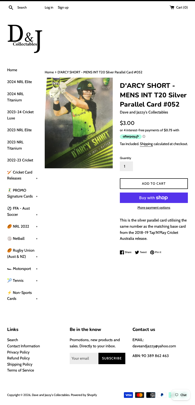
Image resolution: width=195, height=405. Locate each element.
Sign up (63, 7)
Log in (49, 7)
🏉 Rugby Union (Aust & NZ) (22, 253)
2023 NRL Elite (19, 130)
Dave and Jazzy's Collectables (50, 395)
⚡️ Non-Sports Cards (22, 295)
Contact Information (23, 346)
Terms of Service (20, 370)
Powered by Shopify (84, 395)
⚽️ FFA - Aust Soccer (22, 211)
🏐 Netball (22, 238)
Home (12, 70)
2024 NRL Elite (19, 82)
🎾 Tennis (22, 280)
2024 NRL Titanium (15, 97)
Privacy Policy (18, 352)
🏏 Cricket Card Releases (22, 175)
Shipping (146, 144)
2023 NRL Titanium (15, 145)
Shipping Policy (19, 364)
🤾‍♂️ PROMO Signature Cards (22, 193)
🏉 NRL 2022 (22, 226)
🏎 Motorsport (22, 268)
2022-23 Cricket (20, 160)
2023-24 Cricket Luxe (20, 115)
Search (12, 340)
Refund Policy (18, 358)
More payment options (153, 207)
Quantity (125, 158)
